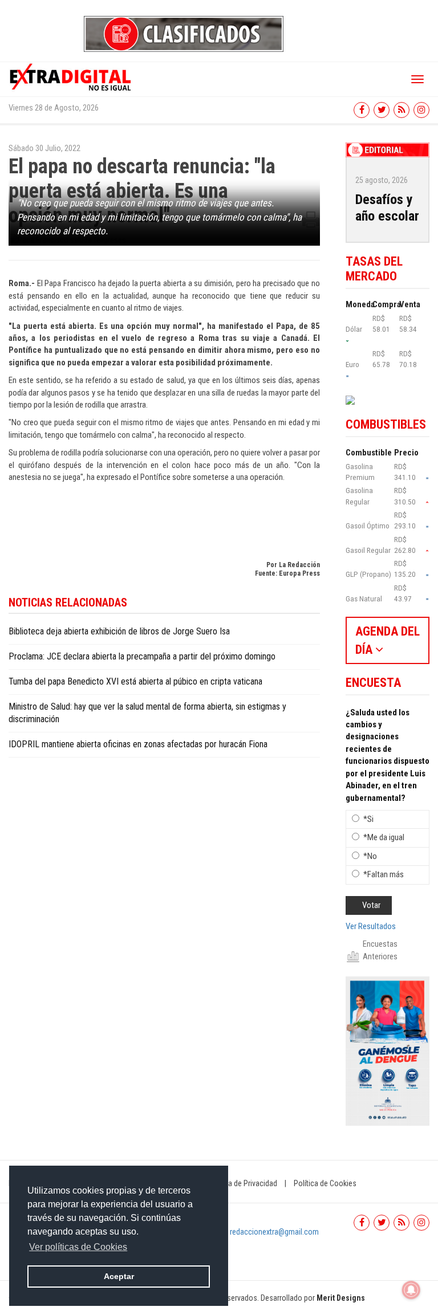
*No (370, 856)
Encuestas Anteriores (380, 950)
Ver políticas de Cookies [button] (78, 1247)
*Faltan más (383, 874)
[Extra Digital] (71, 76)
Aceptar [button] (119, 1276)
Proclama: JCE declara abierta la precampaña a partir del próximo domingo (142, 656)
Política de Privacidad (242, 1183)
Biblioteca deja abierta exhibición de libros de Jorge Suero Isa (119, 631)
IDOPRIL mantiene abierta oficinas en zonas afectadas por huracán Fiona (138, 744)
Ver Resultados (371, 926)
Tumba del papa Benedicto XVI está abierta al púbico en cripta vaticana (135, 681)
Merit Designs (341, 1297)
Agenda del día (387, 640)
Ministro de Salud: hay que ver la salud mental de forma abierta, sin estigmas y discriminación (147, 713)
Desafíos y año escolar (387, 208)
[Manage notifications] (411, 1290)
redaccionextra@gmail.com (274, 1231)
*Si (368, 819)
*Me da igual (383, 837)
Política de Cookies (325, 1183)
